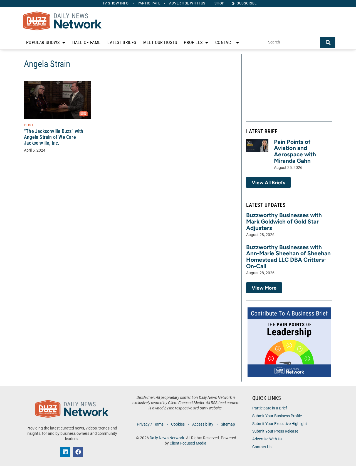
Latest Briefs (121, 42)
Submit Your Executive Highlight (279, 423)
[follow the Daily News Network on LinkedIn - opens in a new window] (65, 452)
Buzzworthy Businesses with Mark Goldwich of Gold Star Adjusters (284, 221)
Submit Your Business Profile (277, 416)
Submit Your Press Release (275, 431)
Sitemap (228, 424)
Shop (219, 3)
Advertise (187, 3)
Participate (149, 3)
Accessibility (202, 424)
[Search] (327, 42)
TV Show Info (115, 3)
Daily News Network (167, 438)
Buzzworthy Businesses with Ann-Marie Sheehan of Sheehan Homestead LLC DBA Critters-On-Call (288, 257)
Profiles (193, 42)
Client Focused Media (188, 443)
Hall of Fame (86, 42)
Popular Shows (43, 42)
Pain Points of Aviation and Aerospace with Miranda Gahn (295, 151)
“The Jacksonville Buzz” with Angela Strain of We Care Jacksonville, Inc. (53, 137)
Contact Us (261, 447)
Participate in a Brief (269, 408)
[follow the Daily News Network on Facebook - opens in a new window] (78, 452)
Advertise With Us (267, 439)
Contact (224, 42)
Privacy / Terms (150, 424)
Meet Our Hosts (160, 42)
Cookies (178, 424)
